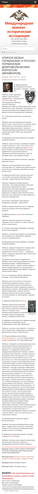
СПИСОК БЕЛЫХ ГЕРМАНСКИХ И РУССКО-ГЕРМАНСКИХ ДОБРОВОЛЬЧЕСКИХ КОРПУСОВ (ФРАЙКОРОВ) (19, 65)
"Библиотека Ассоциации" (10, 79)
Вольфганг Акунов (20, 456)
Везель (23, 301)
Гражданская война (27, 458)
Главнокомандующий (9, 338)
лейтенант (11, 436)
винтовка (5, 100)
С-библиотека (22, 79)
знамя (30, 147)
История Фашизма (14, 458)
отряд (4, 177)
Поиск (34, 48)
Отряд (6, 275)
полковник (20, 338)
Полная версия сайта (11, 52)
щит (3, 249)
